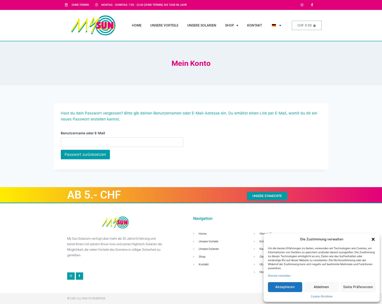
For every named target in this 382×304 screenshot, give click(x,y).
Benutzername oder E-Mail (83, 133)
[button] (373, 239)
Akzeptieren (285, 287)
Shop (229, 25)
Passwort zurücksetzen (85, 154)
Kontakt (254, 25)
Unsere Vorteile (164, 25)
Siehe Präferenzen (358, 287)
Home (136, 25)
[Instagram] (302, 5)
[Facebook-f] (312, 5)
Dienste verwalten (279, 275)
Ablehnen (321, 287)
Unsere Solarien (201, 25)
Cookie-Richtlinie (321, 296)
